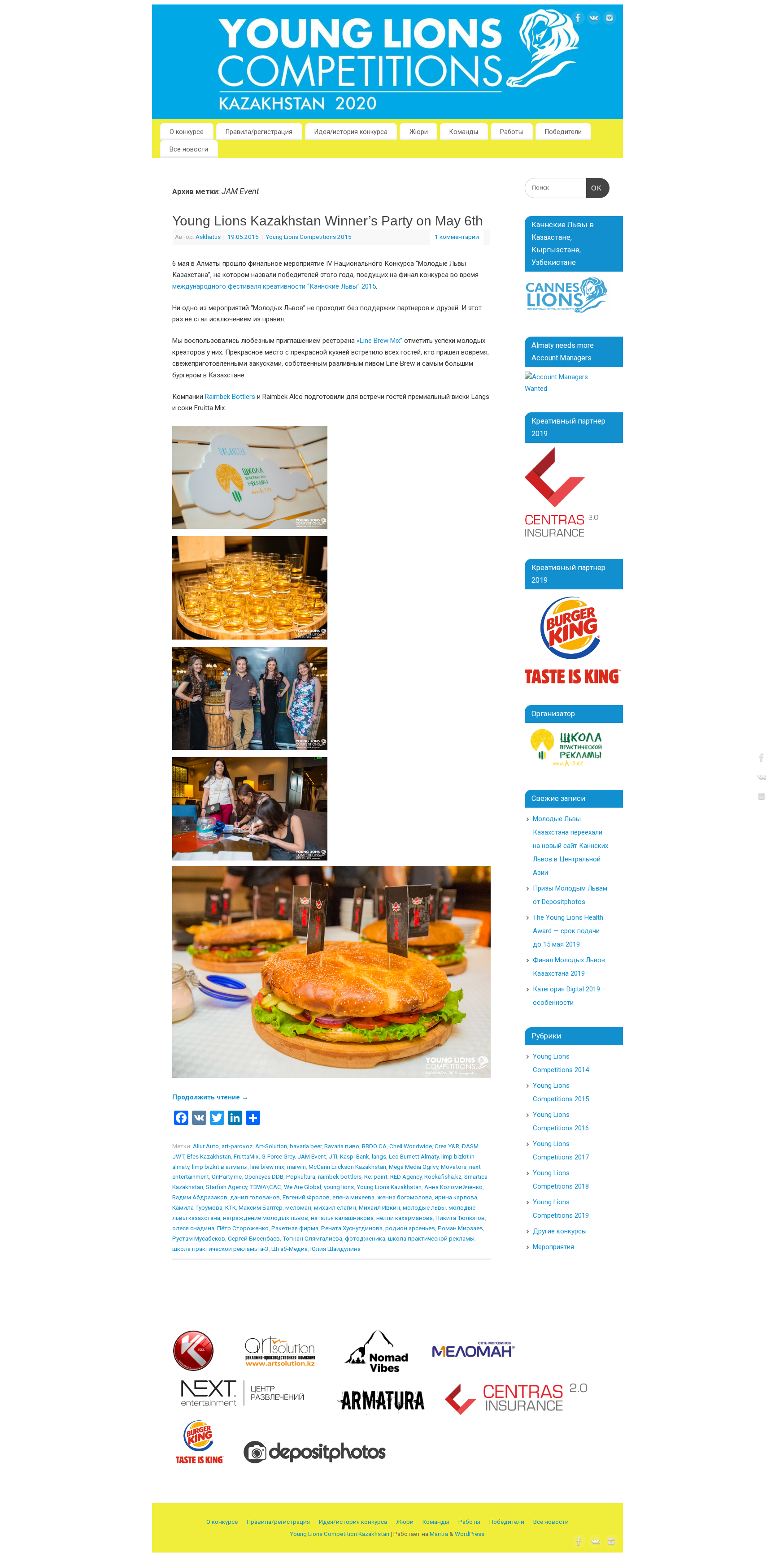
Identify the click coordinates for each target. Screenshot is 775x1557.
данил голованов (255, 1197)
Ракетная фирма (294, 1228)
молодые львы (424, 1207)
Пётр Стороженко (243, 1228)
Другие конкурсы (560, 1231)
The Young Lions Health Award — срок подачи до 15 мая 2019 (568, 930)
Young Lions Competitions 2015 (309, 236)
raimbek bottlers (339, 1176)
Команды (463, 131)
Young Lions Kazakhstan (389, 1186)
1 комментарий (457, 236)
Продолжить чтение (210, 1097)
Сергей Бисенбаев (254, 1238)
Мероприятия (553, 1247)
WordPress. (470, 1533)
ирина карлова (456, 1197)
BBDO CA (374, 1146)
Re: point (376, 1176)
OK (594, 188)
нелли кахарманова (404, 1217)
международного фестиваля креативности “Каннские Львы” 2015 (274, 286)
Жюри (418, 131)
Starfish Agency (226, 1186)
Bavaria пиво (341, 1146)
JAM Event (311, 1156)
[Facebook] (578, 20)
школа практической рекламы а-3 (220, 1248)
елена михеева (353, 1197)
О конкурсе (187, 131)
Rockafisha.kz (443, 1176)
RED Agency (406, 1176)
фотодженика (365, 1238)
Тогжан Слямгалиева (312, 1238)
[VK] (594, 20)
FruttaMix (246, 1156)
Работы (511, 131)
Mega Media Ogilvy (413, 1166)
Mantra (439, 1533)
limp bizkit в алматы (220, 1166)
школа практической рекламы (431, 1238)
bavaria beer (306, 1146)
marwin (296, 1166)
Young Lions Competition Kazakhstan (339, 1533)
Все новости (189, 149)
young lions (339, 1186)
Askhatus (208, 236)
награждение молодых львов (265, 1217)
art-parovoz (237, 1146)
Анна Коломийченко (453, 1186)
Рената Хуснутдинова (352, 1228)
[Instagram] (609, 20)
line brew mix (267, 1166)
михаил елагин (335, 1207)
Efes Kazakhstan (209, 1156)
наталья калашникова (342, 1217)
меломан (298, 1207)
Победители (563, 131)
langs (379, 1156)
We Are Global (302, 1186)
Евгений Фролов (306, 1197)
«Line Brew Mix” (379, 341)
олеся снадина (193, 1228)
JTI (333, 1156)
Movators (453, 1166)
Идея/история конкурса (351, 131)
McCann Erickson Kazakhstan (347, 1166)
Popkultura (300, 1176)
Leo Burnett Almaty (414, 1156)
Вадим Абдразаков (199, 1197)
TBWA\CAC (265, 1186)
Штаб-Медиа (289, 1248)
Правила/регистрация (259, 131)
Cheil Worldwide (410, 1146)
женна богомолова (404, 1197)
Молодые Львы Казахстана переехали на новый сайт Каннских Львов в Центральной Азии (570, 846)
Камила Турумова (197, 1207)
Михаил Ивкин (379, 1207)
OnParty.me (227, 1176)
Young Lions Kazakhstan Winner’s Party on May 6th (327, 220)
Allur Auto (206, 1146)
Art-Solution (271, 1146)
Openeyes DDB (263, 1176)
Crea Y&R (447, 1146)
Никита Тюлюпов (460, 1217)
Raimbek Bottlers (230, 397)
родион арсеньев (410, 1228)
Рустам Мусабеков (198, 1238)
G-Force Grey (278, 1156)
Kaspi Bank (354, 1156)
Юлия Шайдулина (335, 1248)
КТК (230, 1207)
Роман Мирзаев (460, 1228)
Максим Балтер (261, 1207)
